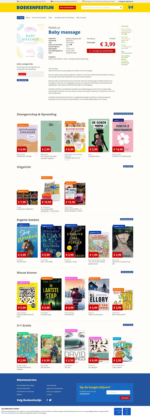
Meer (123, 113)
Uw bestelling (51, 385)
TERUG (21, 17)
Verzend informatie (23, 388)
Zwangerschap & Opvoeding (64, 17)
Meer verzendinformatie (126, 52)
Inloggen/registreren (126, 1)
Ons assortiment (67, 7)
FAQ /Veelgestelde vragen (25, 385)
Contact (49, 395)
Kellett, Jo (54, 27)
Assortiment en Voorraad (25, 391)
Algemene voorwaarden (55, 388)
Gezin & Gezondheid (39, 17)
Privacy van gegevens (54, 391)
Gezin (50, 17)
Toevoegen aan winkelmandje (102, 51)
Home (28, 17)
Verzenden (125, 398)
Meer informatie (22, 80)
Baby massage (81, 17)
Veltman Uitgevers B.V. (73, 38)
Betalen (19, 395)
